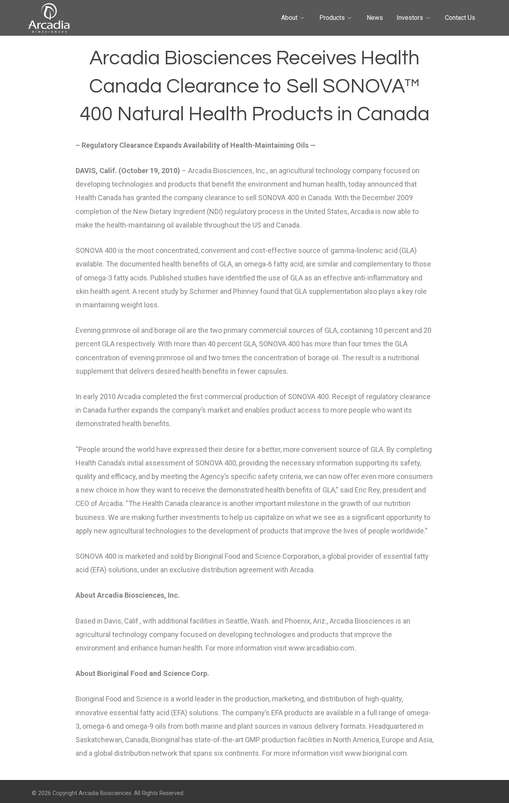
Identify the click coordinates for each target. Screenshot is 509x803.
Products (332, 17)
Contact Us (460, 17)
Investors (409, 17)
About (289, 17)
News (375, 17)
